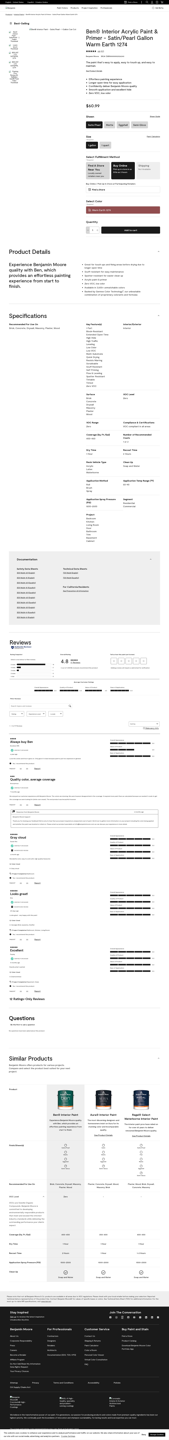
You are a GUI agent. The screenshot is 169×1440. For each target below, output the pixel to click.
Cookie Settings (68, 1436)
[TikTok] (158, 1317)
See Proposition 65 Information (76, 591)
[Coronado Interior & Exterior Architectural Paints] (121, 1401)
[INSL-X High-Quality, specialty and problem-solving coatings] (72, 1401)
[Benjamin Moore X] (140, 1317)
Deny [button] (144, 1435)
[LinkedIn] (152, 1317)
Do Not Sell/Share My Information (25, 1364)
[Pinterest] (134, 1317)
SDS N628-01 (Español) (26, 612)
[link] (157, 2)
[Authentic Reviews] (21, 647)
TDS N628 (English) (70, 573)
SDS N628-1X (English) (26, 578)
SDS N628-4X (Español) (26, 602)
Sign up (13, 1317)
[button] (38, 2)
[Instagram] (116, 1317)
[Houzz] (146, 1317)
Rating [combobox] (14, 714)
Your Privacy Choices (19, 1371)
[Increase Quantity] (97, 230)
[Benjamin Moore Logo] (13, 8)
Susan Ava (13, 841)
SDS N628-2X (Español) (26, 583)
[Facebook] (110, 1317)
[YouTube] (128, 1317)
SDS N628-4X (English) (26, 597)
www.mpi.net (46, 1301)
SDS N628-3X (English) (26, 607)
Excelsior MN (14, 746)
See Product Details (94, 71)
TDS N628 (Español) (71, 578)
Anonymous (14, 783)
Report (37, 768)
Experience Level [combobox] (35, 714)
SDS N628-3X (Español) (26, 593)
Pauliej (12, 954)
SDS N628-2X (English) (26, 573)
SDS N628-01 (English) (25, 617)
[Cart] (161, 2)
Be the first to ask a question (23, 1025)
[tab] (14, 36)
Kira (11, 898)
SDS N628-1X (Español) (26, 588)
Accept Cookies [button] (157, 1435)
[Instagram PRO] (122, 1318)
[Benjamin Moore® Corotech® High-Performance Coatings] (22, 1402)
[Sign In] (152, 2)
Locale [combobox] (52, 714)
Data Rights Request (19, 1367)
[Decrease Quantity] (88, 230)
